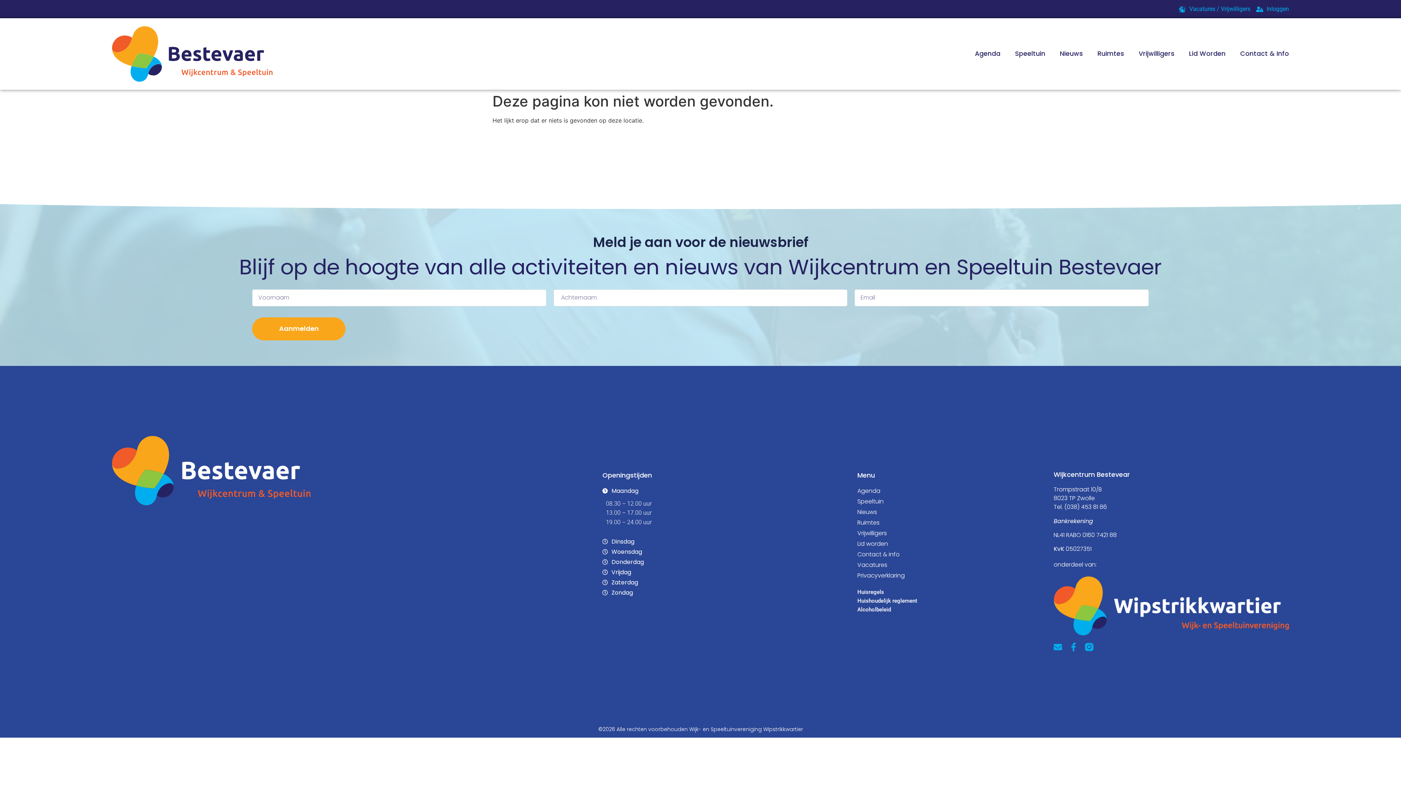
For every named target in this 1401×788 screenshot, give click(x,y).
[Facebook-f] (1073, 647)
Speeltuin (1030, 53)
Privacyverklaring (881, 575)
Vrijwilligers (1156, 53)
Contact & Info (1264, 53)
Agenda (987, 53)
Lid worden (1207, 53)
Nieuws (1071, 53)
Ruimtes (1110, 53)
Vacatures (872, 565)
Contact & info (878, 554)
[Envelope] (1058, 647)
